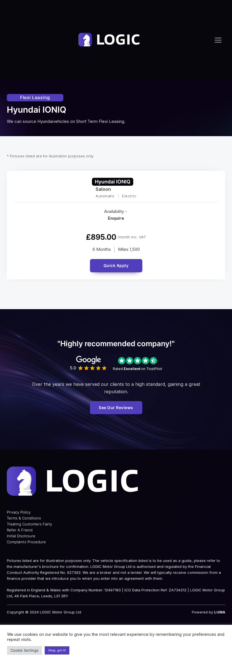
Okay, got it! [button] (57, 650)
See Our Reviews (116, 407)
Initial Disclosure (21, 536)
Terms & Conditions (24, 518)
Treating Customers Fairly (29, 524)
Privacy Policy (19, 512)
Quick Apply (116, 265)
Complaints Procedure (26, 542)
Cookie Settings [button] (24, 650)
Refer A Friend (20, 530)
